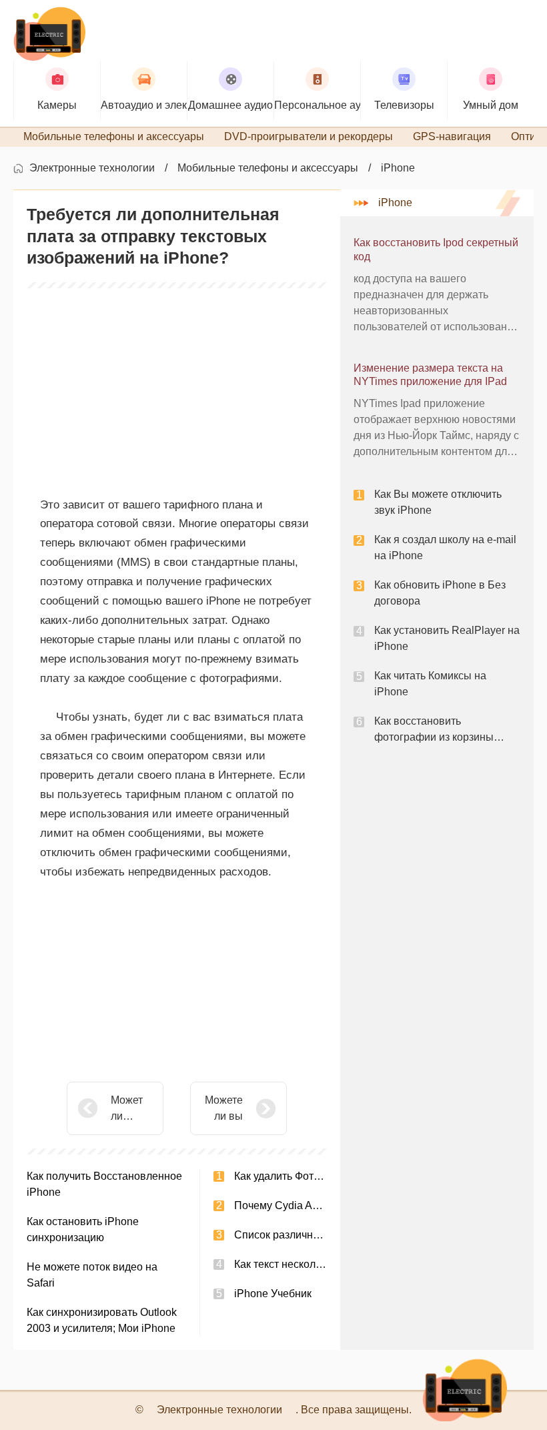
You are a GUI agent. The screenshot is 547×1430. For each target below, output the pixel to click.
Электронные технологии (92, 167)
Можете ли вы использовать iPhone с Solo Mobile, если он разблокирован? (222, 1109)
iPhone (398, 167)
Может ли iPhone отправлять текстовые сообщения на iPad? (132, 1109)
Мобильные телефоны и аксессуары (267, 167)
